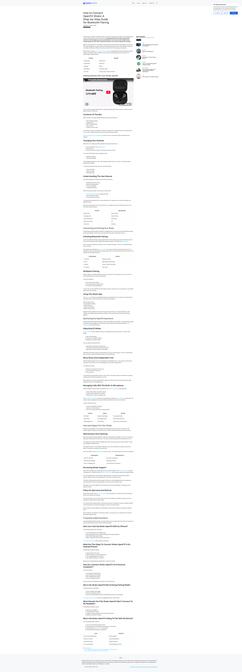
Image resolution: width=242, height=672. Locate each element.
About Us (144, 3)
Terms (146, 667)
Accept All (234, 13)
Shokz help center (123, 470)
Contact (155, 667)
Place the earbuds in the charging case (93, 135)
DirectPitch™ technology (92, 194)
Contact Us (151, 3)
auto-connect (101, 249)
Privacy (142, 667)
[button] (157, 3)
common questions (107, 472)
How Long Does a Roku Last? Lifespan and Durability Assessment (149, 70)
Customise (217, 13)
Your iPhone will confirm (89, 540)
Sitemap (150, 667)
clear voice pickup (120, 398)
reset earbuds (98, 628)
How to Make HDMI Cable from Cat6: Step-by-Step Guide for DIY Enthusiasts (101, 649)
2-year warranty (101, 493)
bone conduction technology (102, 51)
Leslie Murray (85, 25)
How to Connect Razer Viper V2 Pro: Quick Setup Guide (96, 650)
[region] (225, 9)
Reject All (226, 13)
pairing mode (125, 241)
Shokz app (88, 297)
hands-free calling (113, 388)
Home (133, 3)
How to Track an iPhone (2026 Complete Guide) (149, 64)
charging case (101, 147)
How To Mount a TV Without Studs (150, 76)
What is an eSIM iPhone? (148, 51)
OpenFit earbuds (87, 331)
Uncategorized (87, 27)
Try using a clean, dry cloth (89, 597)
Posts (138, 3)
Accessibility (136, 667)
